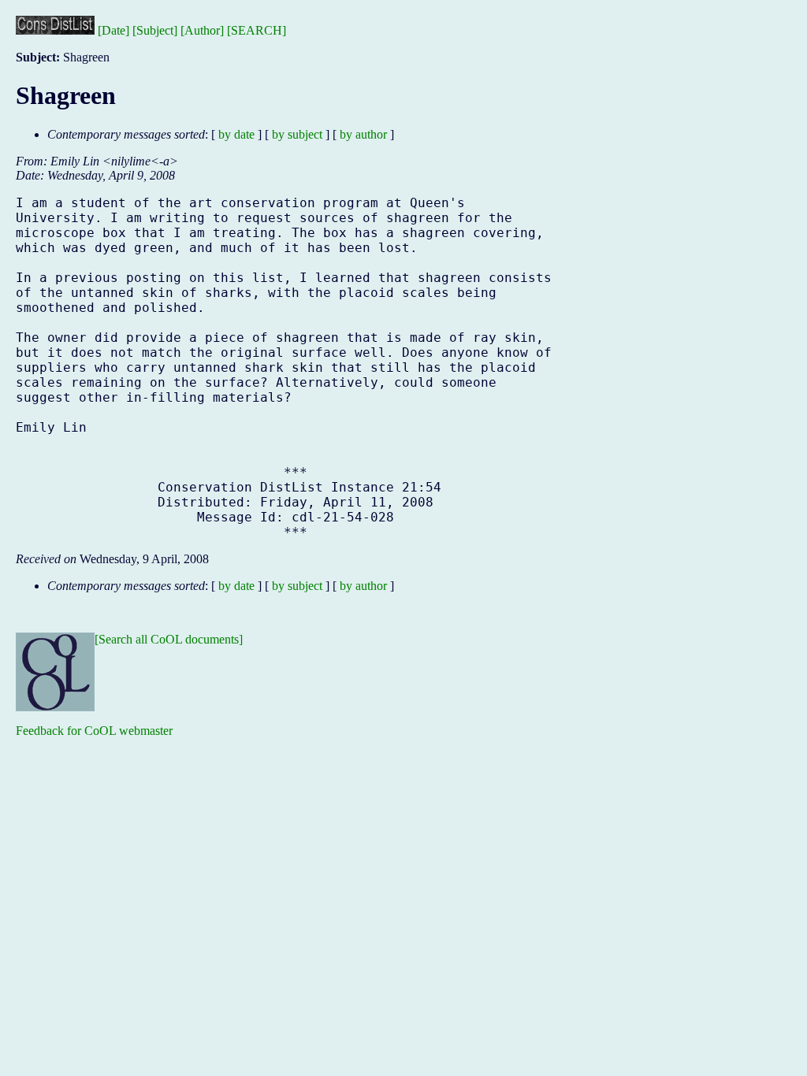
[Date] (113, 30)
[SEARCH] (256, 30)
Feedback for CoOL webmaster (94, 730)
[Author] (202, 30)
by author (363, 134)
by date (236, 134)
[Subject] (154, 30)
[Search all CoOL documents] (169, 639)
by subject (297, 134)
